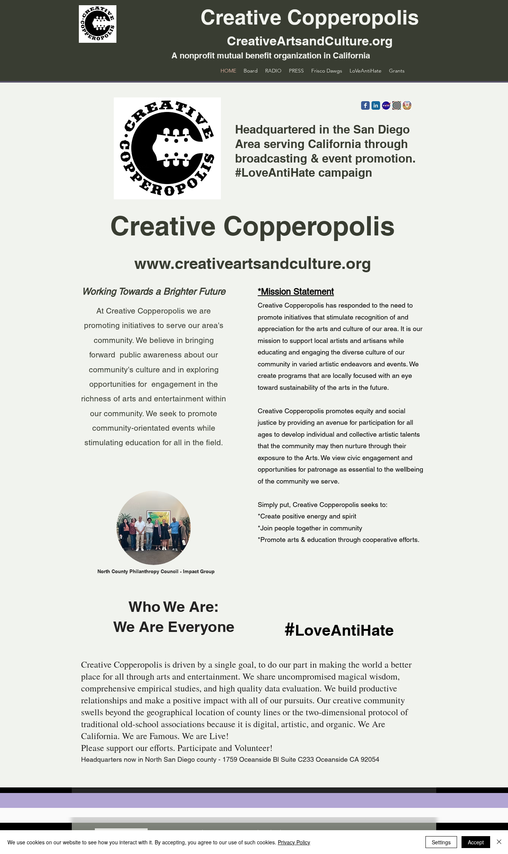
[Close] (499, 842)
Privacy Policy (294, 842)
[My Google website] (407, 105)
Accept (476, 842)
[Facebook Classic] (365, 105)
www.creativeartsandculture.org (252, 263)
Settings (441, 842)
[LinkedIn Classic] (376, 105)
